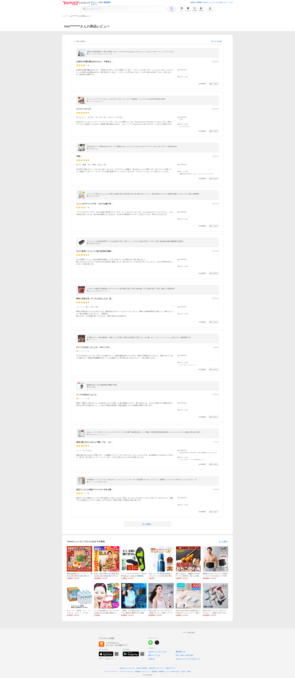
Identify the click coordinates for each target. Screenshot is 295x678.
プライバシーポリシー (111, 671)
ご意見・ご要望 (185, 671)
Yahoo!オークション (156, 668)
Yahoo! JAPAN (196, 2)
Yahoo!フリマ (170, 668)
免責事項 (154, 671)
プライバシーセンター (127, 671)
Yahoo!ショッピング (127, 668)
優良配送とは (180, 652)
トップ (64, 16)
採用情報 (161, 671)
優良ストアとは (154, 655)
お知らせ (151, 659)
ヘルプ (230, 2)
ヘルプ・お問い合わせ (172, 671)
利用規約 (138, 671)
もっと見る (223, 542)
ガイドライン (146, 671)
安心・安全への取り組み (184, 655)
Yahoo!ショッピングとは (157, 652)
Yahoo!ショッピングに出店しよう (215, 2)
